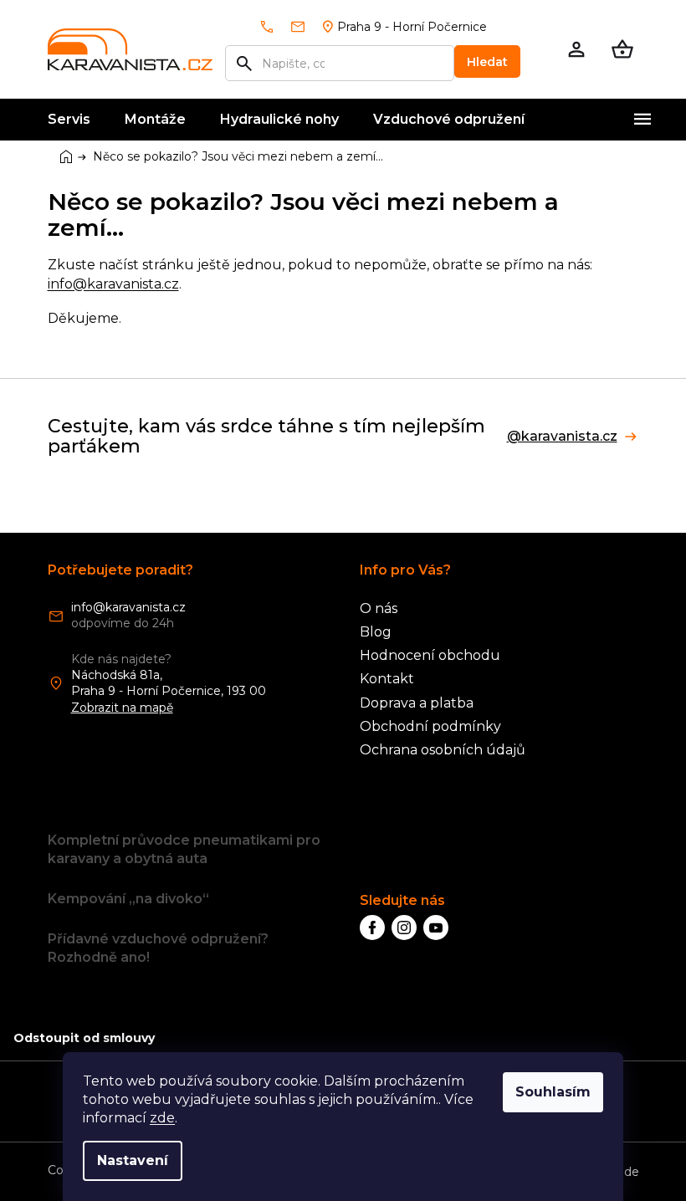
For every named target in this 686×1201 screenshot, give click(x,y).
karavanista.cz (404, 927)
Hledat (487, 61)
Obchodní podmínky (430, 726)
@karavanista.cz (562, 436)
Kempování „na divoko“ (128, 899)
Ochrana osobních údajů (442, 750)
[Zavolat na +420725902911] (274, 26)
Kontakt (387, 679)
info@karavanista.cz (113, 284)
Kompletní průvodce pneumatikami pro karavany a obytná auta (184, 849)
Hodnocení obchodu (430, 655)
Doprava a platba (417, 703)
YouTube (435, 927)
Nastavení (132, 1160)
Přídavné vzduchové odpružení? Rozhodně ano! (158, 948)
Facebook (372, 927)
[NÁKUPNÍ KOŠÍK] (622, 49)
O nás (378, 608)
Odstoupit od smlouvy (84, 1037)
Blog (376, 632)
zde (162, 1118)
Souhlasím (553, 1092)
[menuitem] (69, 120)
